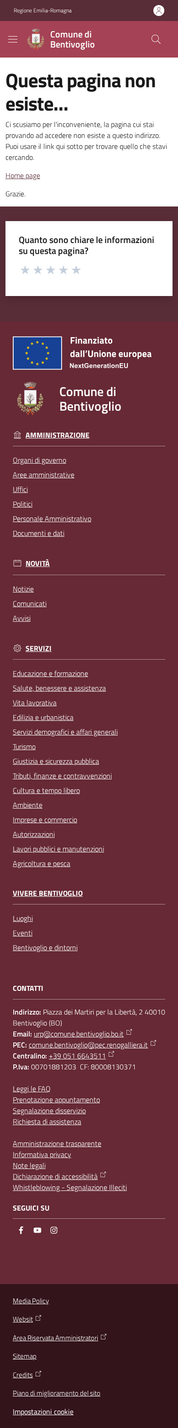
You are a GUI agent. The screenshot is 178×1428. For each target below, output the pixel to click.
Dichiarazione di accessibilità (55, 1176)
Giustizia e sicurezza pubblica (56, 761)
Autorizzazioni (34, 834)
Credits (23, 1375)
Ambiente (27, 804)
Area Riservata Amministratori (55, 1338)
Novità (38, 563)
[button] (156, 39)
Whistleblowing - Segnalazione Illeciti (70, 1187)
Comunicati (30, 603)
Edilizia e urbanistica (43, 717)
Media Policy (31, 1301)
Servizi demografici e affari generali (65, 731)
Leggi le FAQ (32, 1088)
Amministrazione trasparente (57, 1143)
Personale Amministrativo (52, 518)
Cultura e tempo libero (46, 790)
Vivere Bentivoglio (48, 893)
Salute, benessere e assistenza (59, 687)
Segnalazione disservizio (49, 1110)
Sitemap (25, 1356)
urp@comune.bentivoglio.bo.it (79, 1033)
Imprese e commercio (45, 819)
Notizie (23, 588)
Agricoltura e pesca (41, 863)
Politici (22, 503)
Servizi (39, 648)
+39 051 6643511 (77, 1055)
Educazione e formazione (50, 673)
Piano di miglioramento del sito (56, 1393)
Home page (22, 175)
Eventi (22, 932)
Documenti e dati (38, 533)
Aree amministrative (43, 474)
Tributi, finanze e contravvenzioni (62, 775)
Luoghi (23, 918)
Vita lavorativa (35, 702)
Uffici (20, 489)
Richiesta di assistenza (47, 1121)
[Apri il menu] (12, 39)
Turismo (24, 746)
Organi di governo (39, 460)
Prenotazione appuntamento (56, 1099)
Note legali (29, 1165)
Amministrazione (57, 435)
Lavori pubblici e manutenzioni (58, 848)
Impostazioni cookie (43, 1411)
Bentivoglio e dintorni (45, 947)
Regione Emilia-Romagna (43, 10)
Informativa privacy (42, 1154)
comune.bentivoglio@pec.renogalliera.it (88, 1044)
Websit (23, 1319)
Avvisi (22, 618)
